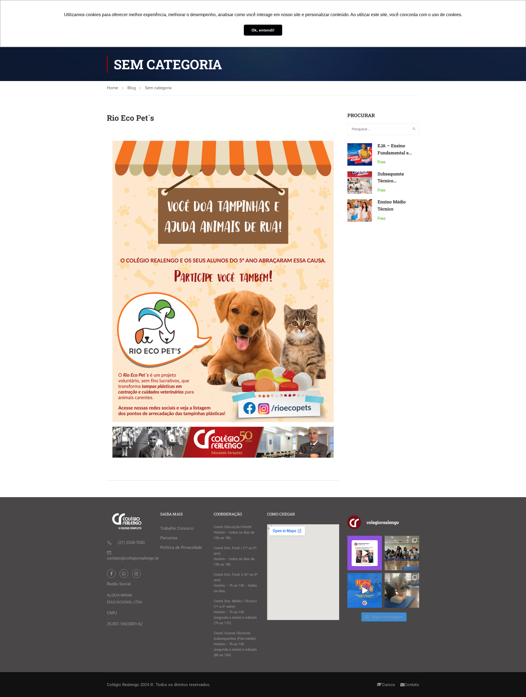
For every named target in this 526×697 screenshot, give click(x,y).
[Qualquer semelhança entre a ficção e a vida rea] (364, 553)
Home (112, 87)
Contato (411, 684)
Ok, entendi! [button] (263, 30)
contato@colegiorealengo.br (133, 558)
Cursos (388, 684)
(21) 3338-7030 (131, 542)
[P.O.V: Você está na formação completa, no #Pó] (402, 553)
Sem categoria (158, 87)
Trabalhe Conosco (177, 528)
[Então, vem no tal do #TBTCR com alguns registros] (402, 590)
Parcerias (169, 537)
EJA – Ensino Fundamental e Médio (393, 152)
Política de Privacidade (181, 547)
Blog (131, 87)
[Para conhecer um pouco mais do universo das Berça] (364, 590)
